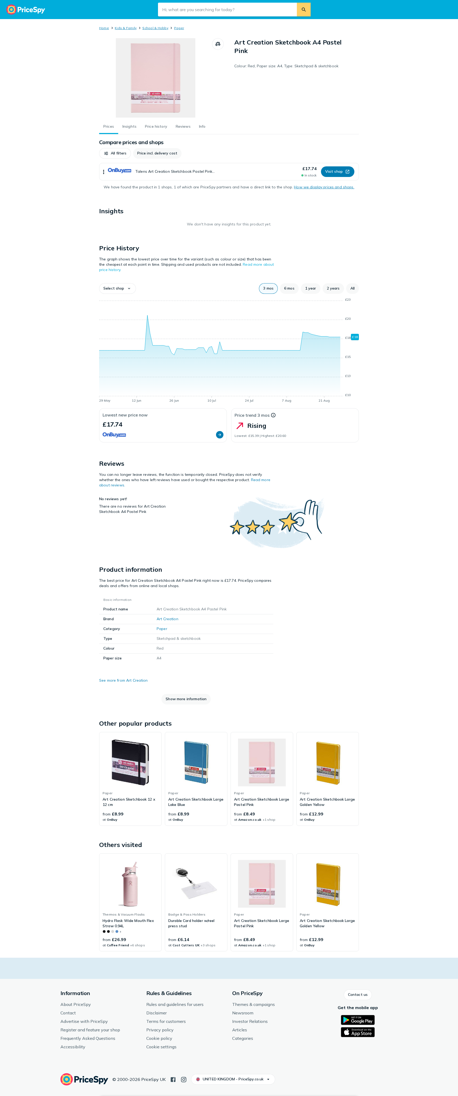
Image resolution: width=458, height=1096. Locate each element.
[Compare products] (218, 44)
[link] (130, 779)
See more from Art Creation (123, 680)
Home (104, 28)
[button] (115, 153)
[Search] (304, 9)
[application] (229, 351)
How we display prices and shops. (324, 187)
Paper (179, 28)
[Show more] (103, 171)
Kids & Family (125, 28)
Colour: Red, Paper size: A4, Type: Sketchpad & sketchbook (286, 66)
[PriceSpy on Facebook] (173, 1079)
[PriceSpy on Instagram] (183, 1079)
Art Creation (167, 618)
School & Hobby (155, 28)
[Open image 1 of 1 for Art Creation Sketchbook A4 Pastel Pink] (155, 78)
